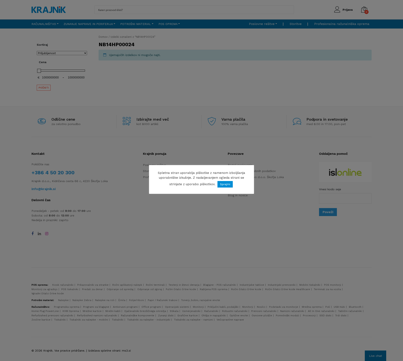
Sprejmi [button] (225, 184)
